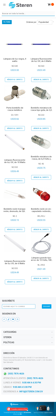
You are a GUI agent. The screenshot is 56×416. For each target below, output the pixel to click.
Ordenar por (31, 22)
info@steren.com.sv (31, 391)
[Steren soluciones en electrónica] (20, 5)
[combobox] (28, 13)
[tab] (28, 332)
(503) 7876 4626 (16, 373)
